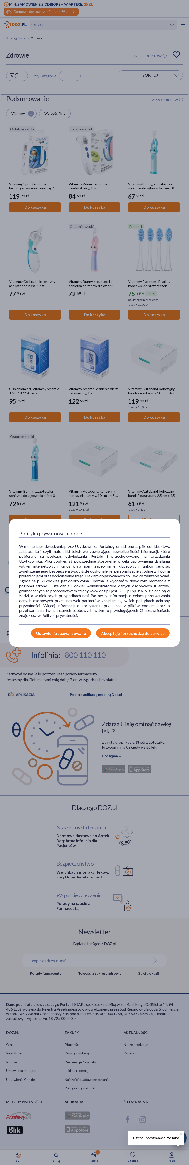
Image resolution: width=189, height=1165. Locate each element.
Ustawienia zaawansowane (61, 633)
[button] (180, 1133)
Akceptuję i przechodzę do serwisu (133, 633)
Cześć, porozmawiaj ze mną (156, 1138)
